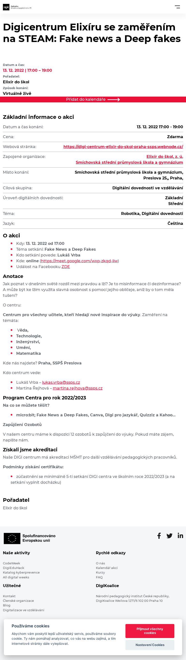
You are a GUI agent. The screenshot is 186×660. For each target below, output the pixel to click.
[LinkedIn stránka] (180, 536)
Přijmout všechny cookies (150, 631)
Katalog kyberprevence (21, 572)
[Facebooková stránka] (161, 536)
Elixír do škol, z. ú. (165, 156)
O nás (100, 563)
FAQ (99, 577)
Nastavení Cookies (150, 645)
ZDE (66, 266)
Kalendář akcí (107, 568)
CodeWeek (11, 563)
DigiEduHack (13, 568)
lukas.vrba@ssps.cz (61, 382)
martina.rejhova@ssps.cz (77, 388)
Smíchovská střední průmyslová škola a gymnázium (129, 162)
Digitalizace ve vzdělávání (23, 610)
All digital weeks (16, 577)
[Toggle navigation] (177, 7)
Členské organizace (18, 601)
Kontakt (9, 596)
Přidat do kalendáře (86, 99)
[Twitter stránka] (171, 536)
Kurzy (100, 572)
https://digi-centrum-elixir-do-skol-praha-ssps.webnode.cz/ (123, 146)
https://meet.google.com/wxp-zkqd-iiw (79, 261)
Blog (6, 605)
